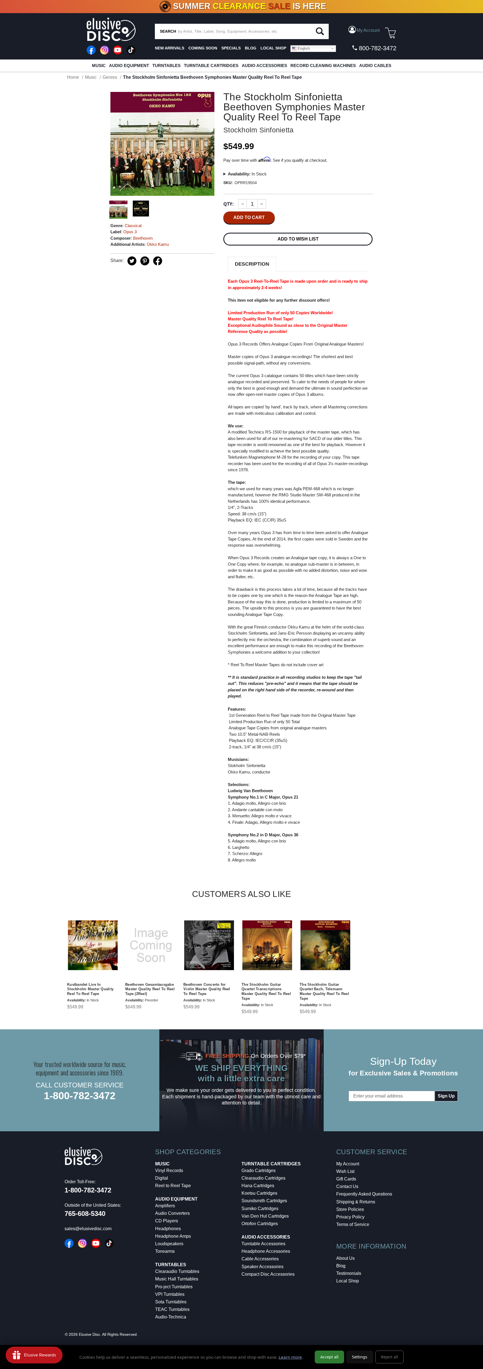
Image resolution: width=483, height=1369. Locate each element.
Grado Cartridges (259, 1170)
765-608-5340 (85, 1213)
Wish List (345, 1171)
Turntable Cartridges (211, 65)
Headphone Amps (173, 1236)
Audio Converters (172, 1213)
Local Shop (347, 1280)
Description (252, 264)
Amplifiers (165, 1205)
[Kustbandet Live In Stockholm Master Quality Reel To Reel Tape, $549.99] (93, 945)
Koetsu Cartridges (259, 1193)
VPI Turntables (169, 1294)
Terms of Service (352, 1224)
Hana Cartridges (258, 1185)
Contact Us (347, 1186)
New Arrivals (169, 48)
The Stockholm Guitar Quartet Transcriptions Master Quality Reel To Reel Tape (266, 991)
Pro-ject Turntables (174, 1286)
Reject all (389, 1357)
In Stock (247, 174)
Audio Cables (375, 65)
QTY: (228, 204)
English (303, 48)
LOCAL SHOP (273, 48)
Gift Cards (346, 1179)
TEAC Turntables (172, 1309)
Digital (161, 1178)
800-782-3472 (376, 48)
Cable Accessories (260, 1258)
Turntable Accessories (263, 1243)
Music (99, 65)
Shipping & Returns (355, 1201)
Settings (359, 1357)
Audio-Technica (170, 1317)
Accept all (329, 1357)
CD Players (166, 1220)
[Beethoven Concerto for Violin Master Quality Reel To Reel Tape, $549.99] (209, 945)
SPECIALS (231, 48)
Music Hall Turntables (176, 1279)
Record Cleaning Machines (323, 65)
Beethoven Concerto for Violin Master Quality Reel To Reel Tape (206, 989)
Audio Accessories (264, 65)
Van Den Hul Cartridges (265, 1216)
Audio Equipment (129, 65)
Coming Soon (202, 48)
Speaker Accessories (262, 1266)
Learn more (290, 1357)
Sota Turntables (170, 1301)
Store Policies (350, 1209)
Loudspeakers (169, 1243)
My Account (347, 1163)
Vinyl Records (169, 1170)
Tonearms (165, 1251)
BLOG (250, 48)
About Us (345, 1258)
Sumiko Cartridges (260, 1208)
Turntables (166, 65)
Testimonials (348, 1273)
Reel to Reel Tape (173, 1185)
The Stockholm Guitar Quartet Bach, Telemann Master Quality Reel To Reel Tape (324, 991)
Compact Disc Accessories (268, 1274)
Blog (340, 1265)
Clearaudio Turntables (177, 1271)
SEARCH (168, 31)
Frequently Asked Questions (364, 1194)
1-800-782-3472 (79, 1095)
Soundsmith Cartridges (264, 1200)
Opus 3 (130, 231)
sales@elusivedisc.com (88, 1228)
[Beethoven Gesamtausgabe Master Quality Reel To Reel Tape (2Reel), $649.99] (151, 945)
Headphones (168, 1228)
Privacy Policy (350, 1217)
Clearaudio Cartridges (263, 1178)
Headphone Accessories (266, 1251)
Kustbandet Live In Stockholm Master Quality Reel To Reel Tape (90, 989)
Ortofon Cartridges (260, 1223)
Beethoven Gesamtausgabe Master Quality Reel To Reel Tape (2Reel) (150, 989)
